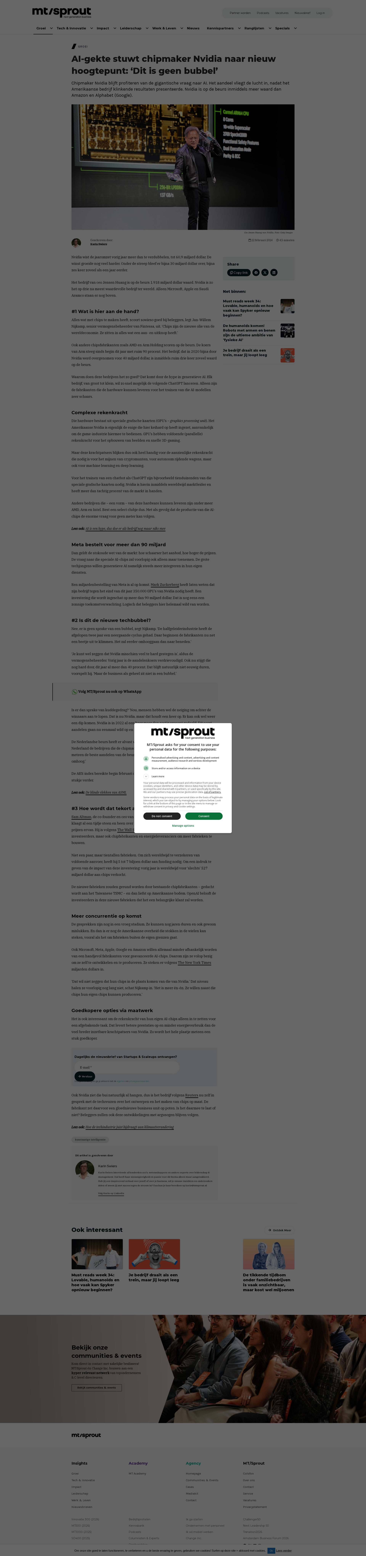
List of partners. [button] (212, 792)
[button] (183, 776)
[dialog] (183, 778)
